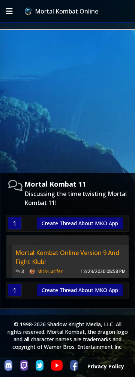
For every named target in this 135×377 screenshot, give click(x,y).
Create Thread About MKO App (80, 223)
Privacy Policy (105, 366)
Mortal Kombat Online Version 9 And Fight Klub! (67, 257)
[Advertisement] (67, 101)
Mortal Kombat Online (66, 11)
